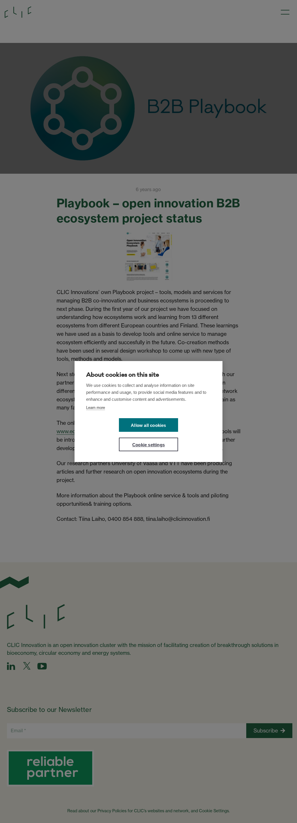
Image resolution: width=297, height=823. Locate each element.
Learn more (95, 407)
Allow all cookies (148, 425)
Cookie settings (148, 444)
